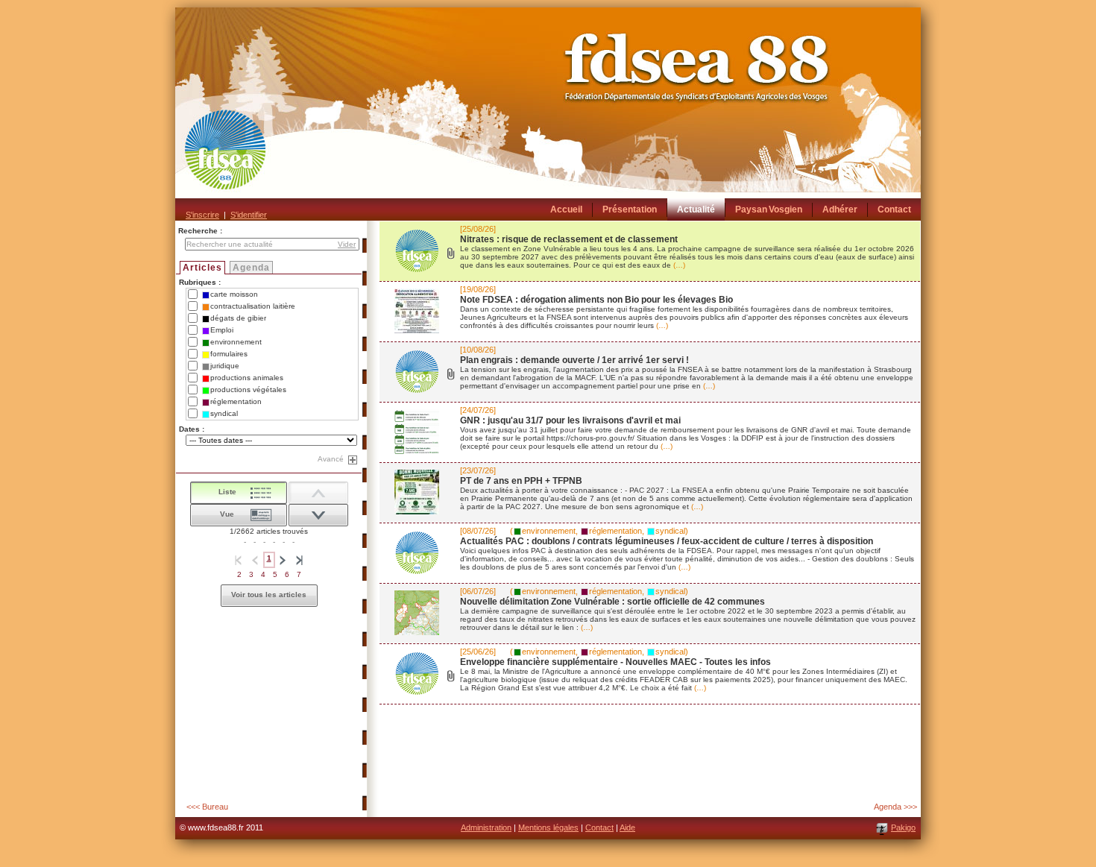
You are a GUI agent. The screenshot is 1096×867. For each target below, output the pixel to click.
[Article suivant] (318, 493)
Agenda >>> (895, 806)
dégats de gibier (238, 318)
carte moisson (234, 294)
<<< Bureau (207, 806)
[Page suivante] (283, 560)
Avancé (331, 459)
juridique (224, 366)
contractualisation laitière (252, 306)
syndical (224, 413)
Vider (347, 244)
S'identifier (248, 214)
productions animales (246, 377)
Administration (486, 827)
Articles (202, 267)
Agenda (251, 267)
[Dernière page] (300, 560)
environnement (236, 342)
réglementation (236, 401)
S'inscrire (202, 214)
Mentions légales (548, 827)
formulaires (229, 354)
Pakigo (903, 827)
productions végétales (248, 389)
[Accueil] (548, 114)
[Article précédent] (318, 515)
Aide (627, 827)
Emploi (221, 330)
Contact (599, 827)
